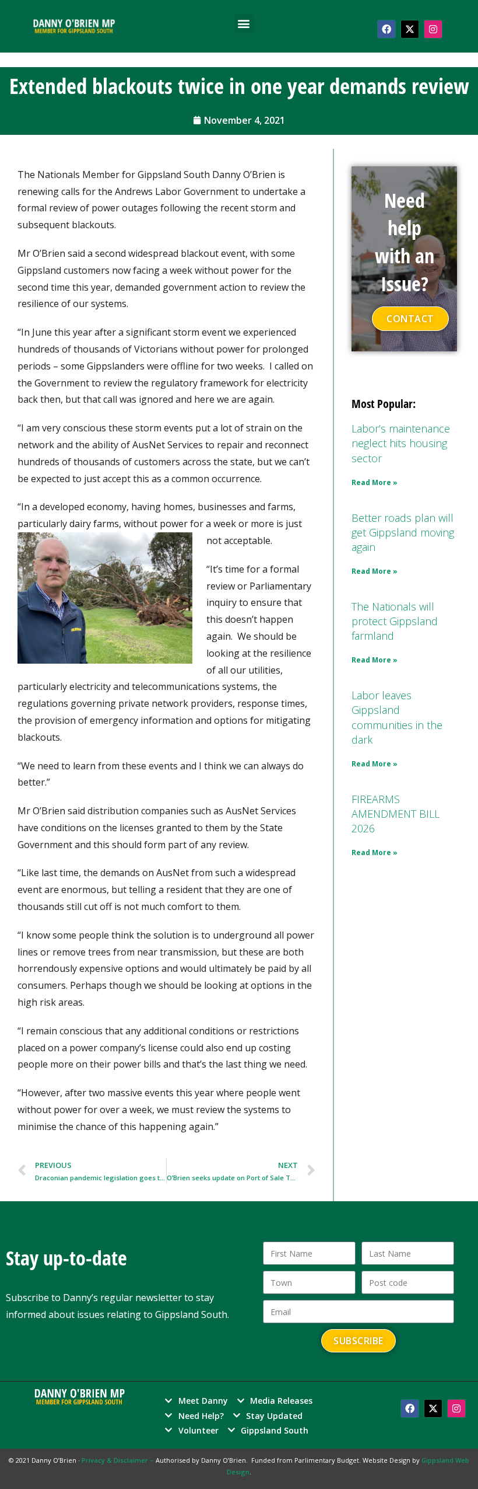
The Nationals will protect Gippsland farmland (395, 621)
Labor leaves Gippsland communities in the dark (397, 717)
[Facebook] (386, 29)
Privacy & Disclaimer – (119, 1460)
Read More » (375, 482)
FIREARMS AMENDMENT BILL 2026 (396, 813)
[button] (244, 23)
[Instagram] (433, 29)
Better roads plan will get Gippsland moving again (403, 532)
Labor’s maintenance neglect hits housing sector (401, 443)
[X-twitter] (409, 29)
